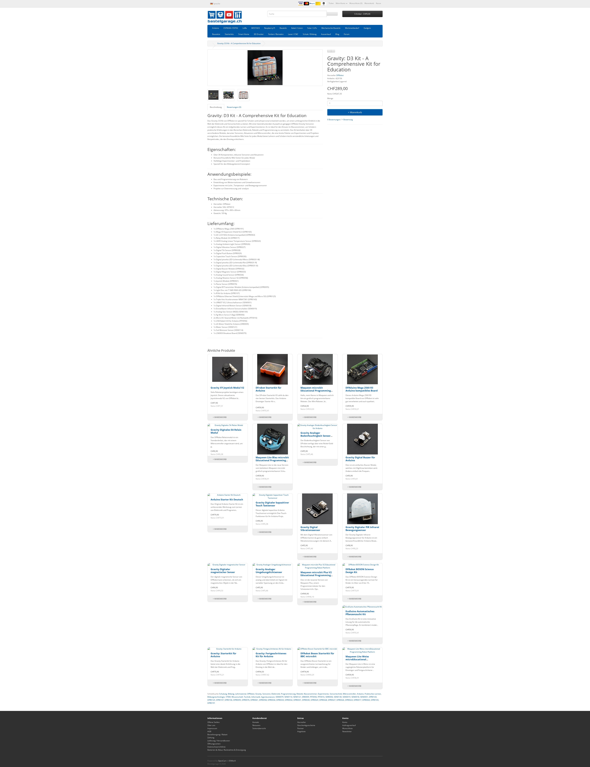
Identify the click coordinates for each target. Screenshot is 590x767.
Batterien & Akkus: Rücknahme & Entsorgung (226, 750)
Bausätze (216, 34)
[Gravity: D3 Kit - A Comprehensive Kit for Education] (265, 67)
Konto (344, 722)
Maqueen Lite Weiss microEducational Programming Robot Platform (357, 661)
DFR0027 (332, 700)
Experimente (323, 694)
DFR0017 (357, 700)
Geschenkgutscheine (306, 725)
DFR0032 (289, 700)
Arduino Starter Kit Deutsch (227, 499)
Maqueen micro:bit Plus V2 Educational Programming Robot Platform (316, 575)
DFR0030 (306, 700)
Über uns (211, 725)
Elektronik (275, 694)
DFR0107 (220, 700)
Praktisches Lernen (373, 694)
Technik (247, 697)
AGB (209, 731)
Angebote (301, 731)
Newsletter (347, 731)
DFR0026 (340, 700)
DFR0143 (373, 697)
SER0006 (329, 697)
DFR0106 (228, 700)
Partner (300, 728)
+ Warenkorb (355, 112)
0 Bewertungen (333, 119)
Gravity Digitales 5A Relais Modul (226, 431)
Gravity (258, 694)
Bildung (231, 694)
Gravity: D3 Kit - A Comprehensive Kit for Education (239, 43)
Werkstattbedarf (352, 28)
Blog (337, 34)
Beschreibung (216, 107)
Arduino (215, 28)
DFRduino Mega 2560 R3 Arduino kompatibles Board (362, 389)
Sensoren (266, 694)
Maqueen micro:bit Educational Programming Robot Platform (316, 390)
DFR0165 (375, 700)
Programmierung (288, 694)
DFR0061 (254, 700)
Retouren (256, 725)
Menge (330, 98)
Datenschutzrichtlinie (216, 746)
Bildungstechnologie (216, 697)
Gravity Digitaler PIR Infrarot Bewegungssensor (362, 529)
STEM (228, 697)
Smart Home (243, 34)
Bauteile (283, 28)
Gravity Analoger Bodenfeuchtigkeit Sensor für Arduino (315, 435)
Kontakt (255, 722)
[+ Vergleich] (333, 51)
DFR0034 (271, 700)
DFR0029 (314, 700)
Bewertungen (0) (234, 107)
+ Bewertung (347, 119)
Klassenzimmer (310, 694)
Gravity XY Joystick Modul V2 (227, 387)
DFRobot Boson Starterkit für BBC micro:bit (317, 655)
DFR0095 (237, 700)
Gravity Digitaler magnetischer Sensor (223, 571)
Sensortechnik (336, 694)
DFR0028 (323, 700)
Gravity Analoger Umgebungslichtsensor (269, 571)
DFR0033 (280, 700)
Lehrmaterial (240, 694)
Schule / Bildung (310, 34)
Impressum (212, 728)
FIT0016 (321, 697)
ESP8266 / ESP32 (231, 28)
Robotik (300, 694)
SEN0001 (364, 697)
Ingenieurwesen (268, 697)
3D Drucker (259, 34)
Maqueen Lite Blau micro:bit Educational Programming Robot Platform (272, 460)
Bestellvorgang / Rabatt (217, 734)
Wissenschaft (237, 697)
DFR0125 (211, 700)
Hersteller (301, 722)
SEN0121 (297, 697)
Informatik (255, 697)
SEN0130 (338, 697)
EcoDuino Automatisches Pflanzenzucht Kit (360, 613)
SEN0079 (279, 697)
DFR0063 (366, 700)
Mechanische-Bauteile (330, 28)
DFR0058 (263, 700)
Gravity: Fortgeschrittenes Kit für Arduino (271, 655)
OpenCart (222, 760)
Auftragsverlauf (349, 725)
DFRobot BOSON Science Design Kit (360, 571)
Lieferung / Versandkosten (218, 740)
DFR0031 (297, 700)
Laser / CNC (293, 34)
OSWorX (232, 760)
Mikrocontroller (349, 694)
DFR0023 (349, 700)
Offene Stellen (213, 722)
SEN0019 (346, 697)
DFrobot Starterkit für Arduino (268, 389)
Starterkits (229, 34)
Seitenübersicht (259, 728)
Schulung (223, 694)
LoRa (245, 28)
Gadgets (367, 28)
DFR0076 (246, 700)
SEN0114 (288, 697)
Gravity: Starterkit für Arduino (223, 655)
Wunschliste (347, 728)
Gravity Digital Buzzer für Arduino (360, 459)
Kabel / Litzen (297, 28)
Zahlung (210, 737)
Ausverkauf (326, 34)
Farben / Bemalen (275, 34)
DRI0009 (305, 697)
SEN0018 (355, 697)
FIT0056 (313, 697)
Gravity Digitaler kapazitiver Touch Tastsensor (272, 504)
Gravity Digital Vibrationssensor (310, 529)
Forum (346, 34)
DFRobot (340, 75)
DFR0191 (211, 703)
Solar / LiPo (312, 28)
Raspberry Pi (269, 28)
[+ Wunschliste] (329, 51)
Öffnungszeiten (213, 743)
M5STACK (255, 28)
